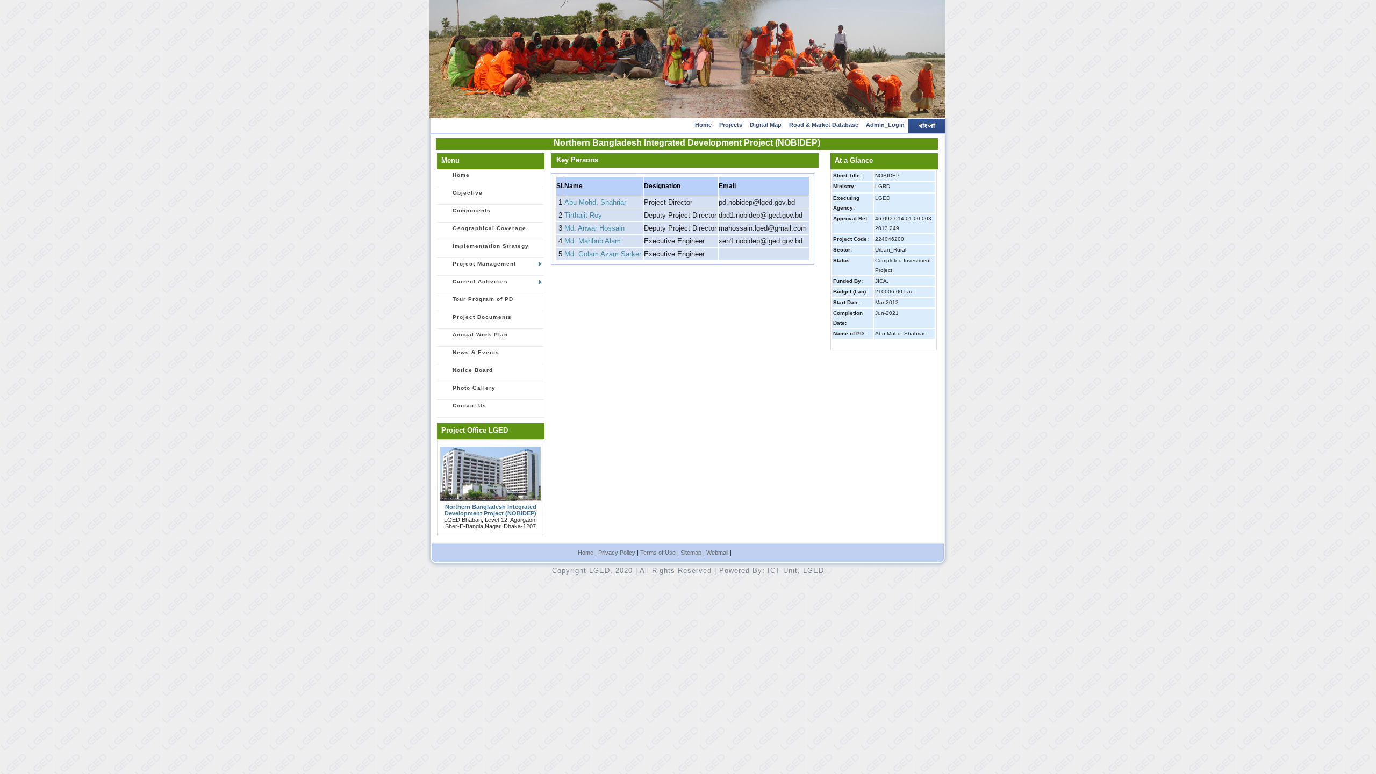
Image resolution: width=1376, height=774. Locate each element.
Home (703, 124)
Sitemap (690, 552)
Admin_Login (885, 124)
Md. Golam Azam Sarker (602, 254)
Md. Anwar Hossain (594, 228)
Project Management (484, 264)
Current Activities (480, 281)
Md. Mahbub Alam (592, 241)
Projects (730, 124)
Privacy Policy (616, 552)
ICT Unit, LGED (796, 571)
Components (472, 210)
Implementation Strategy (491, 246)
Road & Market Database (823, 124)
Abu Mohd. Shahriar (595, 202)
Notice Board (473, 370)
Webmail (717, 552)
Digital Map (766, 124)
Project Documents (482, 317)
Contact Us (469, 405)
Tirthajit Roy (583, 215)
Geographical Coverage (489, 228)
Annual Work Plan (480, 335)
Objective (468, 193)
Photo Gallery (474, 388)
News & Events (476, 352)
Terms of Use (658, 552)
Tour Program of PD (483, 299)
